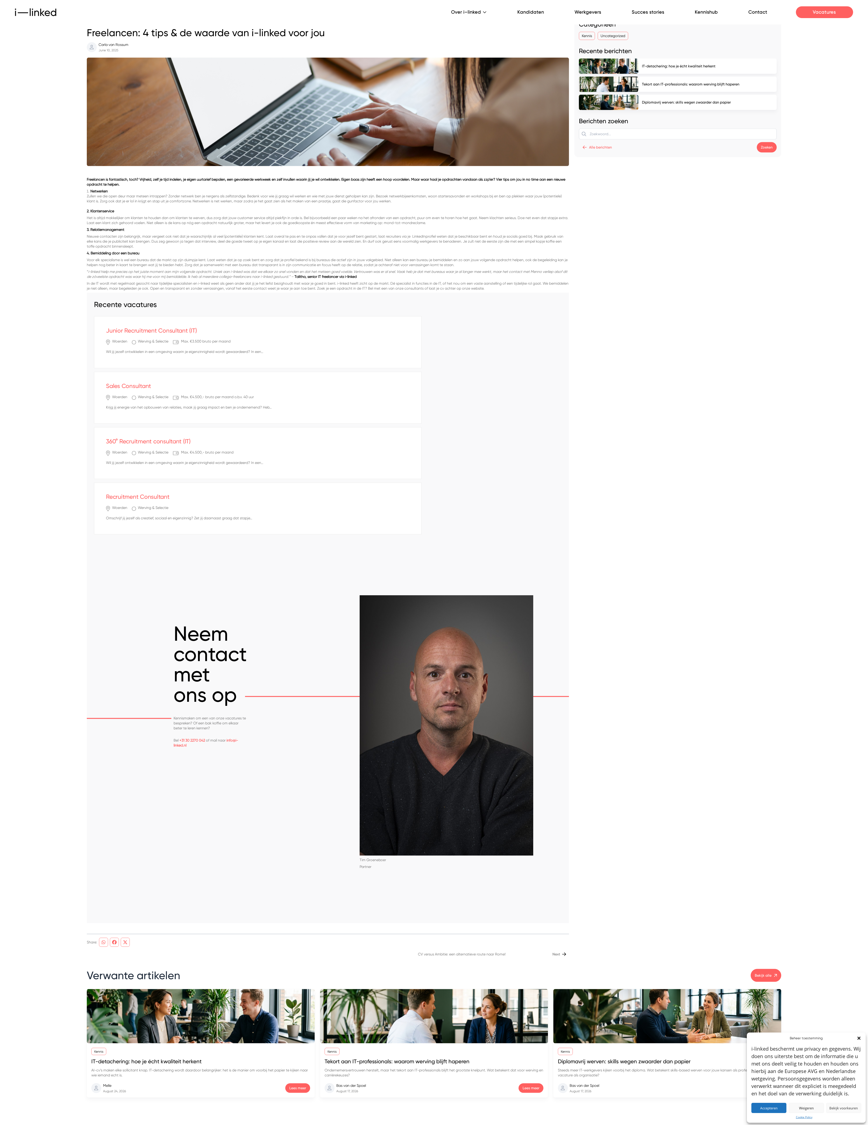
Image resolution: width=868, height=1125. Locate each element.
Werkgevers (588, 12)
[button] (859, 1038)
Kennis (94, 36)
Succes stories (648, 12)
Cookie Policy (804, 1117)
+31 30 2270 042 (192, 757)
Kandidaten (530, 12)
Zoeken (767, 164)
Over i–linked (466, 12)
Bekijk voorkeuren (843, 1108)
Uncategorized (613, 53)
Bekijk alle (763, 992)
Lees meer (297, 1105)
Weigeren (806, 1108)
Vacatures (824, 12)
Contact (757, 12)
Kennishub (706, 12)
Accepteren (769, 1108)
